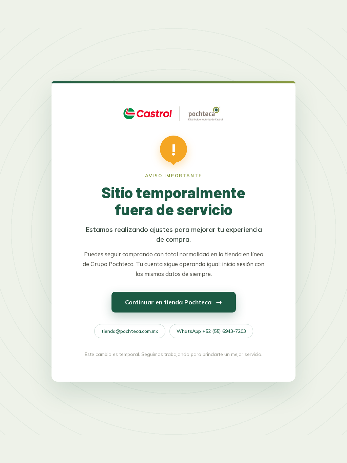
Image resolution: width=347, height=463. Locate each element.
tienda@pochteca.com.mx (129, 331)
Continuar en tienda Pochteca (173, 302)
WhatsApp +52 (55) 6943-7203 (211, 331)
